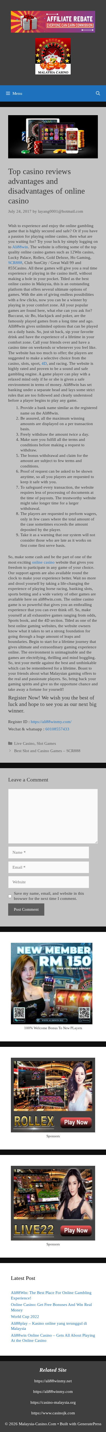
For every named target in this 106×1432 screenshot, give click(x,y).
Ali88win (20, 247)
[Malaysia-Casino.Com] (53, 56)
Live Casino (24, 743)
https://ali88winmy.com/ (51, 722)
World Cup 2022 (25, 1316)
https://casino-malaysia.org (53, 1402)
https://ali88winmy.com (53, 1391)
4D (44, 363)
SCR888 (15, 262)
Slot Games (46, 743)
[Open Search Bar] (98, 93)
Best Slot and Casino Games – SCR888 (47, 751)
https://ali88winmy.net (53, 1381)
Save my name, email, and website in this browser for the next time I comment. (49, 896)
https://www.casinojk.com (53, 1413)
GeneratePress (89, 1424)
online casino (43, 562)
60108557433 (57, 729)
